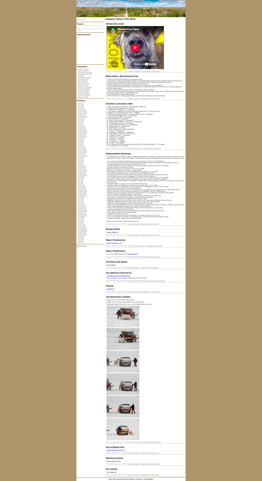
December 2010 (82, 190)
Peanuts (110, 286)
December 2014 (82, 111)
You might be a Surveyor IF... (119, 272)
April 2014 (81, 124)
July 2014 (80, 119)
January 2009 (82, 227)
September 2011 (82, 175)
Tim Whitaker (149, 246)
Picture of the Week (83, 83)
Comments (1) (156, 256)
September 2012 (82, 155)
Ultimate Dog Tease (115, 24)
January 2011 (81, 188)
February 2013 (82, 147)
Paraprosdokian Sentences (118, 153)
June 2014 (81, 121)
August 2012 (81, 157)
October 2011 (81, 173)
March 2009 (81, 224)
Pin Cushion (111, 469)
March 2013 (81, 145)
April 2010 (81, 203)
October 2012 (82, 154)
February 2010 (82, 206)
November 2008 (82, 231)
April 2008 (81, 242)
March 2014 (81, 126)
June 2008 (81, 239)
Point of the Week (83, 85)
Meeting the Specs (114, 458)
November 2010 (82, 191)
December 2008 (82, 229)
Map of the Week (83, 82)
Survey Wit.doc (111, 265)
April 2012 (81, 163)
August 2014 (81, 118)
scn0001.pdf (110, 289)
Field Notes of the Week (85, 77)
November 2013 (82, 132)
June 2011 (81, 180)
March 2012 (81, 165)
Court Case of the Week (85, 72)
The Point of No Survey (116, 262)
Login (182, 2)
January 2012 (82, 168)
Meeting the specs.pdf (114, 461)
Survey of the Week (83, 92)
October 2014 (82, 114)
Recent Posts (81, 19)
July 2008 (80, 237)
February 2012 (82, 167)
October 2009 (82, 213)
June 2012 (81, 160)
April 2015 (81, 106)
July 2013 (80, 139)
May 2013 (81, 142)
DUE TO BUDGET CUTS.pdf (115, 450)
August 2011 (81, 177)
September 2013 (82, 136)
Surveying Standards (84, 93)
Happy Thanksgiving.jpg (114, 243)
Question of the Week (84, 88)
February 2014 (82, 127)
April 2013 (81, 144)
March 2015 (81, 108)
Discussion (81, 75)
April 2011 (80, 183)
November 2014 (82, 113)
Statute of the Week (83, 90)
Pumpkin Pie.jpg (132, 254)
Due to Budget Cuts (115, 447)
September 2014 (82, 116)
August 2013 (81, 137)
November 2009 (82, 211)
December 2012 (82, 150)
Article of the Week (83, 70)
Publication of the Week (84, 87)
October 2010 (82, 193)
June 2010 (81, 200)
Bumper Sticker (113, 229)
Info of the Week (82, 80)
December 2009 (82, 209)
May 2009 (81, 221)
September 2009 (82, 214)
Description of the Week (85, 74)
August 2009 (81, 216)
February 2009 (82, 226)
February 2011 (82, 186)
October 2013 (82, 134)
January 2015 (82, 109)
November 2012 (82, 152)
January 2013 (82, 149)
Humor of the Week (83, 79)
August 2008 (81, 236)
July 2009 (80, 218)
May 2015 (81, 105)
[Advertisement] (90, 50)
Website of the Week (84, 95)
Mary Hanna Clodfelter (149, 280)
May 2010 (81, 201)
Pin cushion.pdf (111, 472)
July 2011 (80, 178)
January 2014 (82, 129)
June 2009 (81, 219)
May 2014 (81, 123)
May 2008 (81, 240)
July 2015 (80, 103)
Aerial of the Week (83, 69)
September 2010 (82, 195)
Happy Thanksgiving (115, 240)
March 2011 (81, 185)
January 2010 (82, 208)
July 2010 (80, 198)
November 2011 (82, 172)
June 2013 (81, 141)
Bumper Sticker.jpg (112, 232)
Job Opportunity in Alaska (118, 297)
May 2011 (80, 181)
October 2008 (82, 232)
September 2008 (82, 234)
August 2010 (81, 196)
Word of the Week (83, 97)
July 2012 (80, 159)
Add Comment (156, 71)
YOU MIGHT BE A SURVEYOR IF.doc (118, 276)
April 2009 (81, 222)
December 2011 (82, 170)
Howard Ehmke (146, 71)
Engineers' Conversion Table (119, 103)
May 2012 (81, 162)
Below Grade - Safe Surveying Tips (122, 76)
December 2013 (82, 131)
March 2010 (81, 204)
